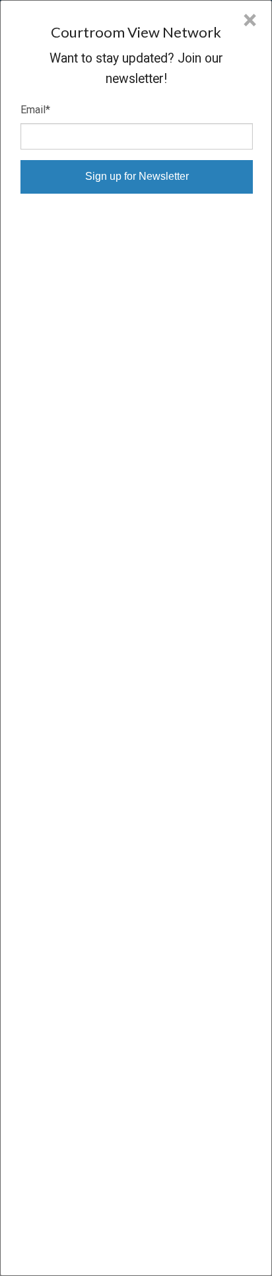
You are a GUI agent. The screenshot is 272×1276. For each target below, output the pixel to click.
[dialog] (136, 638)
